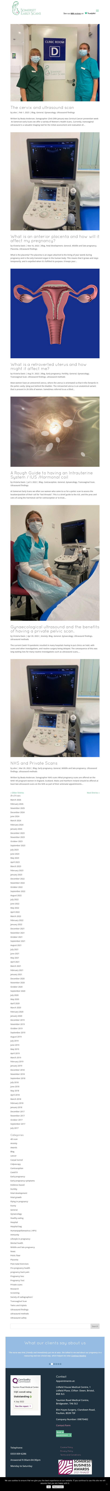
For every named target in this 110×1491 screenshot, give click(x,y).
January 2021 (16, 974)
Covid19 (14, 1172)
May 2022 (14, 908)
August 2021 (16, 945)
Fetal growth (16, 1197)
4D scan (14, 1139)
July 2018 (14, 1082)
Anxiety (44, 636)
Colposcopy (15, 1164)
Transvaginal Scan (18, 377)
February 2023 (16, 870)
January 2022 (16, 924)
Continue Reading (80, 1355)
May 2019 (14, 1049)
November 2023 (17, 837)
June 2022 (14, 903)
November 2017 (17, 1115)
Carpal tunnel (16, 1160)
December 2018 (17, 1070)
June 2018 (14, 1086)
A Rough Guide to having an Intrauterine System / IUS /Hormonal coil (51, 474)
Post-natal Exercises (19, 1264)
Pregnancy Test (17, 1280)
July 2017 (14, 1128)
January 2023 (16, 874)
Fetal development (54, 245)
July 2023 (14, 849)
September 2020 (17, 991)
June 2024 (14, 816)
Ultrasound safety (18, 1318)
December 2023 (17, 833)
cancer (13, 1155)
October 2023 (16, 841)
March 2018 (15, 1099)
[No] (106, 1484)
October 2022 (16, 887)
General (39, 112)
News (12, 1251)
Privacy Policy (66, 1451)
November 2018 (17, 1074)
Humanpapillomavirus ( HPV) (23, 1230)
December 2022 (17, 878)
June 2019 (14, 1045)
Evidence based (17, 1185)
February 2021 (16, 970)
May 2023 (14, 858)
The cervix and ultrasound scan (42, 107)
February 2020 (16, 1011)
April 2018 (15, 1095)
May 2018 (14, 1090)
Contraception (50, 482)
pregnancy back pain (19, 1272)
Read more (58, 1487)
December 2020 (17, 978)
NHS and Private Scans (33, 763)
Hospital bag (16, 1226)
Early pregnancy (53, 373)
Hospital (14, 1222)
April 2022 (15, 912)
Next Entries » (93, 792)
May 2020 (14, 999)
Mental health (16, 1243)
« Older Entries (17, 792)
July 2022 (14, 899)
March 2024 (15, 820)
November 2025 (17, 808)
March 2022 (15, 916)
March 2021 (15, 966)
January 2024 (16, 829)
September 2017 (17, 1124)
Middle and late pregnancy (84, 245)
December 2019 (17, 1020)
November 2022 (17, 883)
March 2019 (15, 1057)
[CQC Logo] (22, 1383)
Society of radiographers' (21, 1297)
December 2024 (17, 812)
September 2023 (17, 845)
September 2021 (17, 941)
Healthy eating (16, 1218)
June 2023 (14, 854)
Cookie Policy (66, 1447)
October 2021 (16, 937)
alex (15, 112)
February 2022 (16, 920)
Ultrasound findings (66, 112)
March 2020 (15, 1007)
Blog (33, 112)
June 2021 (14, 953)
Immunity (14, 1234)
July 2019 (14, 1040)
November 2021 (17, 933)
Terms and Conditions (70, 1455)
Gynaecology (50, 112)
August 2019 (16, 1036)
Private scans (16, 1284)
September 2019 (17, 1032)
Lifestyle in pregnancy (20, 1239)
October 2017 (16, 1120)
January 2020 (16, 1016)
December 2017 (17, 1111)
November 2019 (17, 1024)
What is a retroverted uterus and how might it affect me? (48, 366)
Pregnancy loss (17, 1276)
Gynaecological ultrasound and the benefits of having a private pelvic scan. (54, 628)
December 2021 (17, 928)
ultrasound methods (56, 377)
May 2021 (14, 957)
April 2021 (15, 962)
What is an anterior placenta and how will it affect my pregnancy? (55, 238)
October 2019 (16, 1028)
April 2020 (15, 1003)
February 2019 (16, 1061)
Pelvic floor (15, 1255)
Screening (14, 1293)
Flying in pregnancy (19, 1201)
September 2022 (17, 891)
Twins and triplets (18, 1305)
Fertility (65, 373)
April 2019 (15, 1053)
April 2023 (15, 862)
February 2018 (16, 1103)
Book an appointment (62, 1433)
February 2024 (16, 824)
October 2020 (16, 986)
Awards (13, 1147)
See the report (21, 1406)
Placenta (14, 249)
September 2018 (17, 1078)
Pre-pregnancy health (20, 1268)
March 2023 (15, 866)
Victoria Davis (19, 245)
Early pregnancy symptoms (22, 1180)
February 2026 (16, 804)
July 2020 (14, 995)
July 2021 (14, 949)
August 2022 (16, 895)
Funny (13, 1205)
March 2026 (15, 799)
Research (14, 1289)
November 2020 (17, 982)
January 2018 (16, 1107)
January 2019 (16, 1065)
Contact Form (63, 1425)
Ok (48, 1487)
